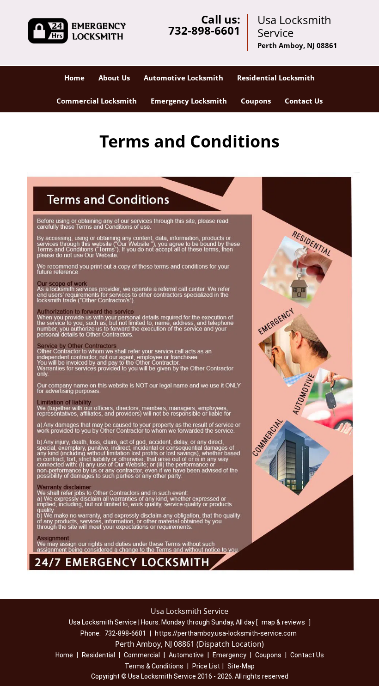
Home (74, 77)
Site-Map (241, 666)
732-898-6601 (204, 30)
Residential (98, 655)
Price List (206, 666)
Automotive (186, 655)
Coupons (256, 100)
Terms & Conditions (154, 666)
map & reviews (284, 622)
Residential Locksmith (276, 77)
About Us (114, 77)
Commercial (142, 655)
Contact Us (304, 100)
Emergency (229, 655)
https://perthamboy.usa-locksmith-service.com (226, 633)
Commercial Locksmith (96, 100)
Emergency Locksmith (189, 100)
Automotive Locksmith (183, 77)
